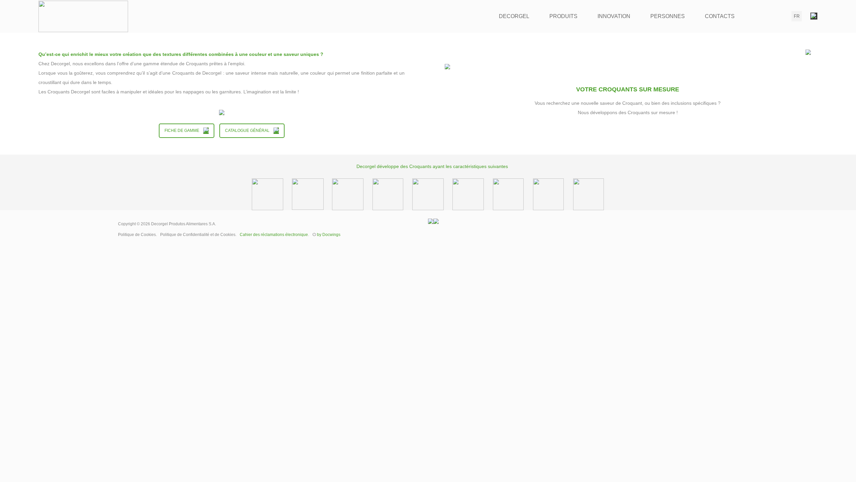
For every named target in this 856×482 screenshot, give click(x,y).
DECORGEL (514, 16)
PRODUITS (563, 16)
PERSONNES (667, 16)
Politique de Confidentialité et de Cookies (197, 234)
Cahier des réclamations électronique (274, 234)
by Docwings (328, 234)
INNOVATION (614, 16)
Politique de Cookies (137, 234)
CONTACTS (720, 16)
